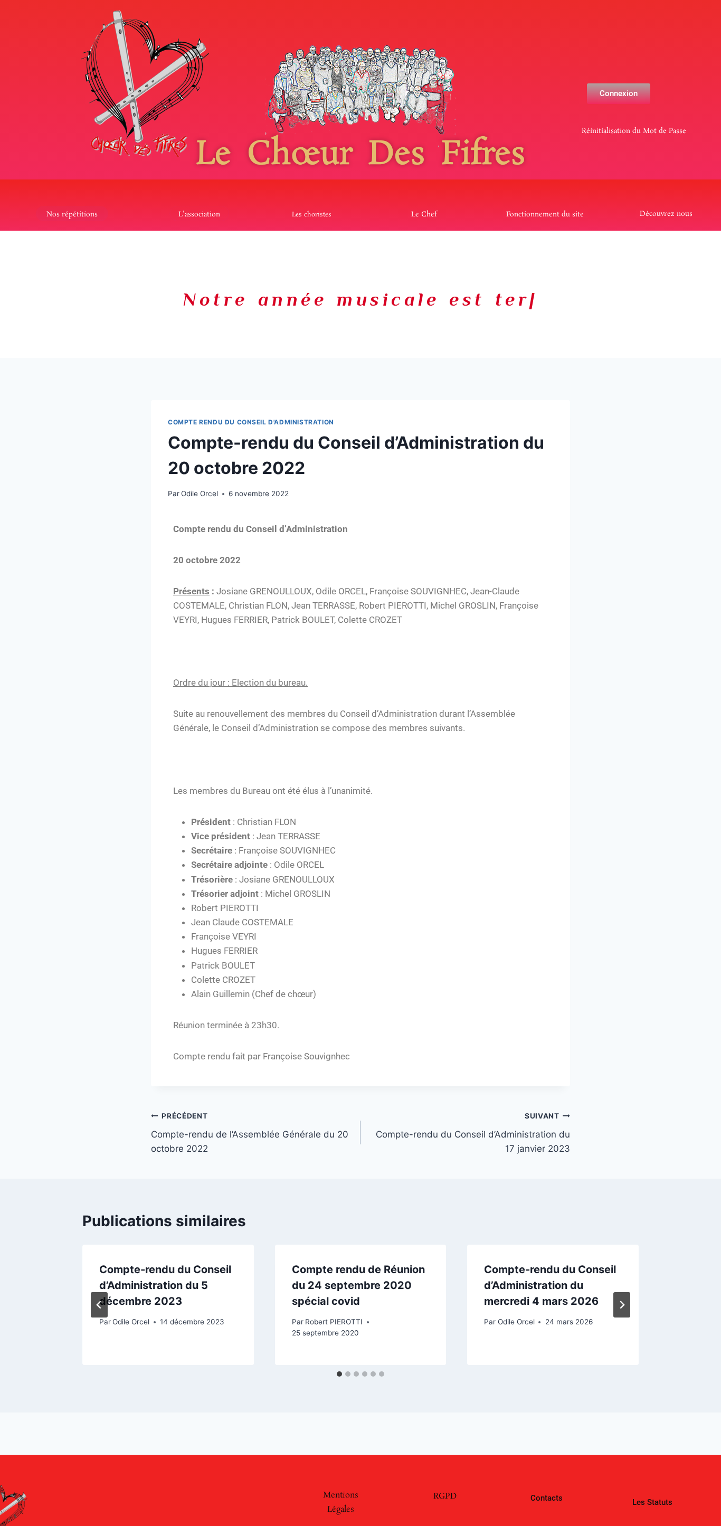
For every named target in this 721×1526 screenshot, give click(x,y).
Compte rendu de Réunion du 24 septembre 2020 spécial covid (358, 1285)
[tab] (339, 1374)
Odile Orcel (199, 493)
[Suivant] (621, 1305)
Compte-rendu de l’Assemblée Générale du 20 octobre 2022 (249, 1133)
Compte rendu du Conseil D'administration (251, 422)
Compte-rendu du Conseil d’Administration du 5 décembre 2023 (165, 1285)
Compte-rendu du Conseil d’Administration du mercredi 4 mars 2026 (550, 1285)
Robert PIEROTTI (334, 1322)
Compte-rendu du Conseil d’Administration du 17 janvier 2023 (473, 1133)
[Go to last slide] (99, 1305)
